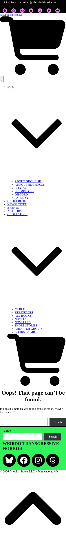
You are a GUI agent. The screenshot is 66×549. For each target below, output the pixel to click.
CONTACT (22, 187)
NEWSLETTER (17, 204)
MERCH (20, 309)
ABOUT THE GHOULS (30, 184)
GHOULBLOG (16, 201)
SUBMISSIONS (24, 191)
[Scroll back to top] (33, 547)
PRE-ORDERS (24, 312)
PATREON (21, 197)
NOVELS (21, 318)
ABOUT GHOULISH (28, 181)
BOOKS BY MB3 (25, 332)
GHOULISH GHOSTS (29, 328)
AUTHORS (14, 210)
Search (58, 422)
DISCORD (21, 194)
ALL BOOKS (23, 315)
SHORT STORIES (26, 325)
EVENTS (13, 207)
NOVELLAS (23, 322)
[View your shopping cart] (33, 73)
